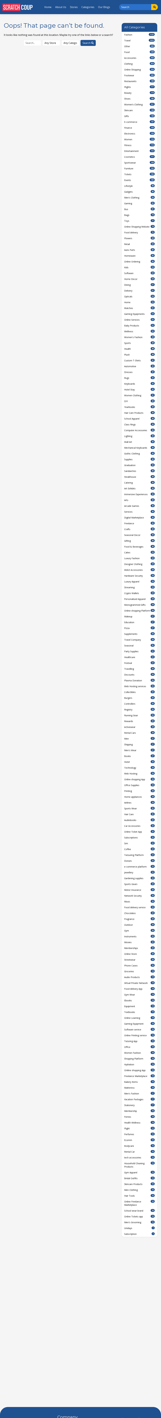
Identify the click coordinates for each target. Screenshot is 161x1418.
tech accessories (139, 1157)
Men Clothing (139, 1189)
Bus (139, 209)
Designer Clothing (139, 564)
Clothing (139, 63)
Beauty (139, 92)
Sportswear (139, 162)
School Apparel (139, 418)
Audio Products (139, 977)
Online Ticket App (139, 831)
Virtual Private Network (139, 982)
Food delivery (139, 232)
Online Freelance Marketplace (139, 1203)
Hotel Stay (139, 389)
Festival (139, 663)
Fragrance (139, 919)
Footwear (139, 75)
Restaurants (139, 81)
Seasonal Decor (139, 535)
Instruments (139, 936)
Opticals (139, 296)
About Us (60, 7)
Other (139, 46)
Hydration (139, 1064)
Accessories (139, 57)
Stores (74, 7)
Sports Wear (139, 808)
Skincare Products (139, 1184)
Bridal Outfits (139, 1178)
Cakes (139, 552)
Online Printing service (139, 1035)
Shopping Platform (139, 1058)
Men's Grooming (139, 1222)
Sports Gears (139, 884)
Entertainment (139, 151)
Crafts (139, 529)
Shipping (139, 744)
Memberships (139, 948)
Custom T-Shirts (139, 360)
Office (139, 1046)
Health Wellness (139, 1122)
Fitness (139, 145)
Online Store (139, 953)
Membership (139, 1110)
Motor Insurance (139, 889)
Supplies (139, 459)
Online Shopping (139, 69)
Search (87, 43)
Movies (139, 942)
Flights (139, 87)
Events (139, 180)
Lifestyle (139, 185)
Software (139, 273)
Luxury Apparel (139, 581)
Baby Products (139, 325)
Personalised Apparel (139, 599)
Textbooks (139, 1012)
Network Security (139, 895)
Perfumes (139, 1134)
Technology (139, 767)
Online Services (139, 319)
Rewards (139, 721)
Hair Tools (139, 1195)
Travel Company (139, 639)
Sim (139, 843)
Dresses (139, 372)
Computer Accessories (139, 430)
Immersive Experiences (139, 494)
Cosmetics (139, 156)
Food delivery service (139, 907)
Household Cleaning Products (139, 1165)
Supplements (139, 633)
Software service (139, 1029)
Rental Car (139, 1151)
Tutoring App (139, 1041)
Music (139, 901)
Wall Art (139, 441)
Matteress (139, 1087)
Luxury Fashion (139, 558)
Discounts (139, 674)
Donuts (139, 860)
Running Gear (139, 715)
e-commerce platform (139, 866)
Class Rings (139, 424)
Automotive (139, 366)
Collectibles (139, 692)
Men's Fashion (139, 1093)
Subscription (139, 1233)
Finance (139, 127)
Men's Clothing (139, 197)
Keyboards (139, 383)
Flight (139, 1128)
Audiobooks (139, 820)
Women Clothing (139, 395)
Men (139, 738)
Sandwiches (139, 471)
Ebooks (139, 1000)
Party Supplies (139, 651)
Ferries (139, 1116)
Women (139, 139)
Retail (139, 244)
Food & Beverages (139, 546)
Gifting (139, 540)
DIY (139, 401)
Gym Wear (139, 994)
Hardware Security (139, 575)
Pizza (139, 628)
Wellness (139, 331)
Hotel (139, 761)
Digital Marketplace (139, 517)
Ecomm (139, 1140)
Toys (139, 220)
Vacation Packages (139, 1099)
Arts (139, 500)
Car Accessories (139, 825)
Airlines (139, 802)
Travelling (139, 668)
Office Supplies (139, 785)
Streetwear (139, 959)
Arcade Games (139, 505)
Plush (139, 354)
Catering (139, 482)
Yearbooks (139, 407)
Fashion (139, 34)
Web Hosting (139, 773)
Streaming (139, 587)
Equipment (139, 1006)
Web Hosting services (139, 686)
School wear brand (139, 1210)
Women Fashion (139, 1052)
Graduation (139, 465)
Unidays (139, 1228)
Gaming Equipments (139, 313)
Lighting (139, 436)
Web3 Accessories (139, 569)
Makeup (139, 616)
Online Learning (139, 1017)
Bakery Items (139, 1081)
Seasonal (139, 645)
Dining (139, 284)
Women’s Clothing (139, 104)
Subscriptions (139, 837)
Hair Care (139, 814)
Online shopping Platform (139, 610)
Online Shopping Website (139, 226)
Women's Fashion (139, 337)
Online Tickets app (139, 1216)
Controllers (139, 703)
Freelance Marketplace (139, 1076)
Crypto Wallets (139, 593)
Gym (139, 930)
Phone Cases (139, 965)
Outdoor (139, 924)
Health (139, 348)
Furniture (139, 168)
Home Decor (139, 279)
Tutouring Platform (139, 855)
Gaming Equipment (139, 1023)
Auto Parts (139, 249)
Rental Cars (139, 732)
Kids (139, 267)
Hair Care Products (139, 412)
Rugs (139, 377)
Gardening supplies (139, 878)
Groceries (139, 971)
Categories (87, 7)
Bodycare (139, 1145)
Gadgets (139, 191)
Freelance (139, 523)
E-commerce (139, 121)
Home (47, 7)
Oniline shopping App (139, 1070)
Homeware (139, 255)
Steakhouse (139, 476)
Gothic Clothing (139, 453)
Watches (139, 308)
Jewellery (139, 872)
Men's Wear (139, 750)
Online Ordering (139, 261)
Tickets (139, 174)
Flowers (139, 238)
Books (139, 756)
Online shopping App (139, 779)
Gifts (139, 116)
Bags (139, 215)
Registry (139, 709)
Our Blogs (104, 7)
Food (139, 52)
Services (139, 511)
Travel (139, 40)
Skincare (139, 110)
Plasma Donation (139, 680)
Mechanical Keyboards (139, 447)
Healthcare (139, 657)
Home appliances (139, 796)
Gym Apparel (139, 1172)
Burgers (139, 697)
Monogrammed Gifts (139, 604)
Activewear (139, 727)
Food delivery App (139, 988)
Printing (139, 791)
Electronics (139, 133)
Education (139, 622)
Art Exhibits (139, 488)
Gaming (139, 203)
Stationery (139, 1105)
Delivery (139, 290)
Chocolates (139, 913)
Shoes (139, 98)
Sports (139, 343)
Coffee (139, 849)
